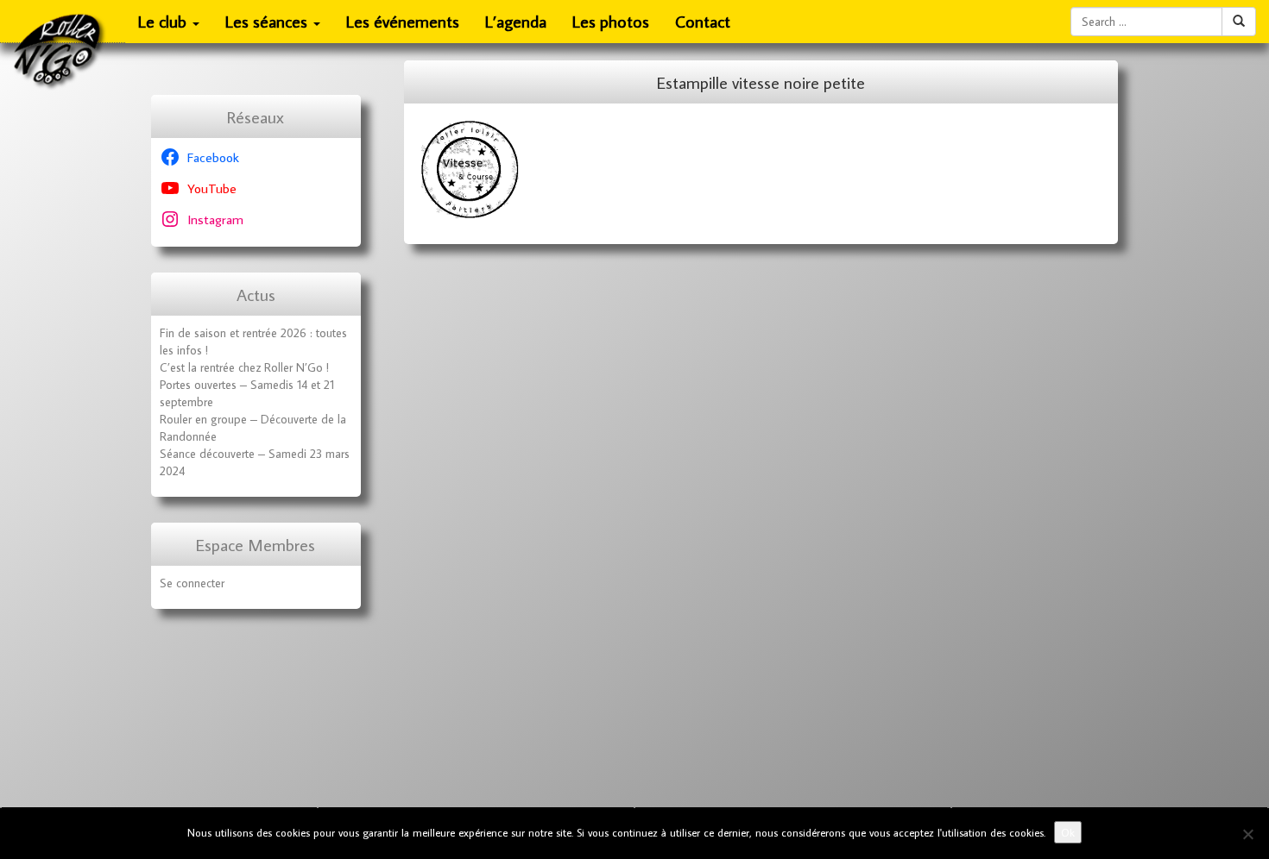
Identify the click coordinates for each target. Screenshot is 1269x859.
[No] (1247, 834)
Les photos (610, 21)
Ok (1068, 832)
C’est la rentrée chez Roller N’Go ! (244, 367)
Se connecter (192, 583)
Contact (702, 21)
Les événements (402, 21)
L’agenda (515, 21)
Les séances (268, 21)
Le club (164, 21)
